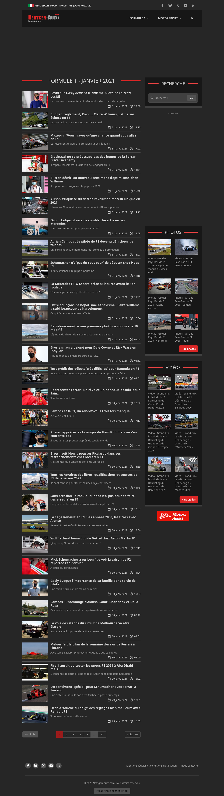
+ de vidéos (189, 499)
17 (102, 734)
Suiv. (130, 734)
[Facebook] (162, 5)
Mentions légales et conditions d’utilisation (151, 765)
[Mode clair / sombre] (192, 18)
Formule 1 (137, 18)
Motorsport (168, 18)
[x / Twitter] (178, 5)
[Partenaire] (173, 516)
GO (192, 97)
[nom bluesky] (170, 5)
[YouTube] (185, 5)
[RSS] (193, 5)
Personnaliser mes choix (112, 791)
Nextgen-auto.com (104, 783)
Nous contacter (190, 765)
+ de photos (188, 349)
